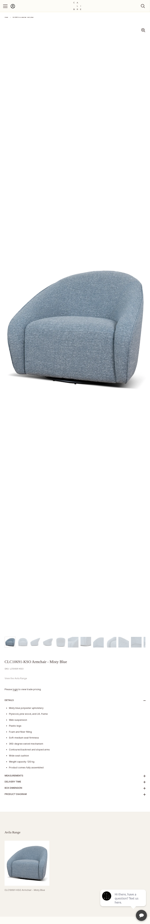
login (15, 689)
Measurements (14, 775)
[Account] (12, 7)
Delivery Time (13, 781)
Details (9, 700)
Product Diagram (16, 794)
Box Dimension (13, 787)
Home (6, 17)
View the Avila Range (16, 678)
